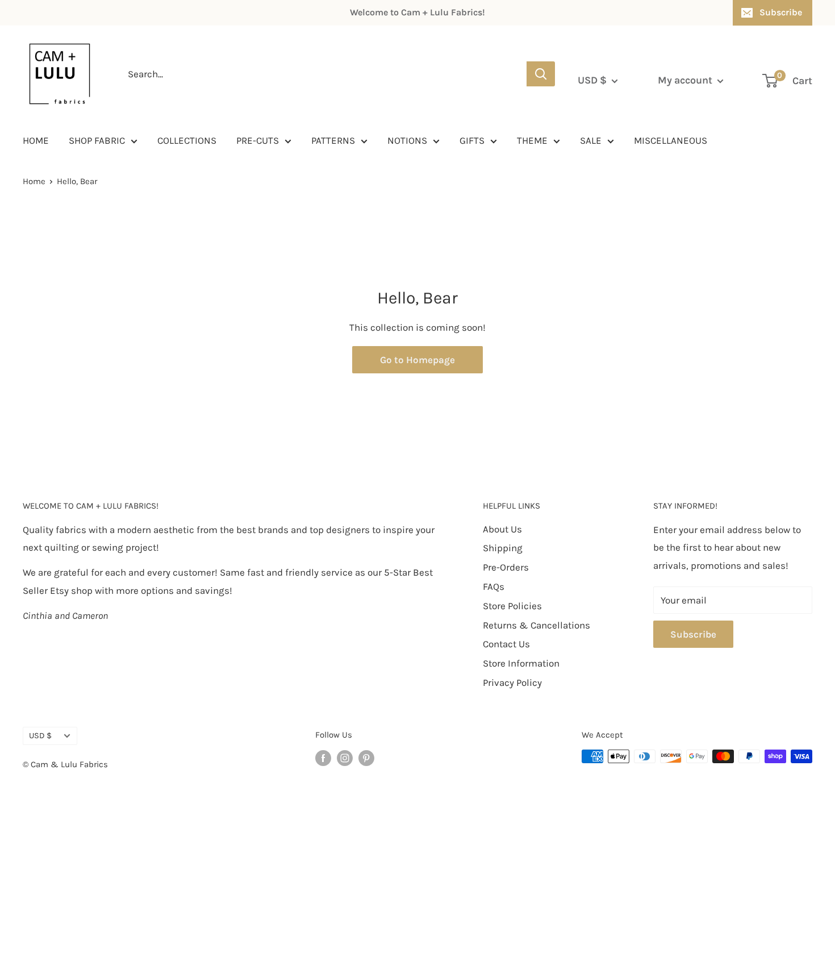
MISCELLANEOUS (670, 140)
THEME (532, 140)
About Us (502, 529)
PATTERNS (333, 140)
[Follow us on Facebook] (323, 758)
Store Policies (512, 605)
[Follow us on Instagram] (345, 758)
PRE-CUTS (257, 140)
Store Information (521, 663)
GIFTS (472, 140)
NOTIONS (407, 140)
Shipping (503, 547)
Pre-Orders (506, 567)
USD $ (40, 735)
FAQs (493, 586)
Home (34, 181)
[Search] (541, 73)
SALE (591, 140)
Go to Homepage (417, 359)
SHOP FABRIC (97, 140)
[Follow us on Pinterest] (366, 758)
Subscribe (780, 12)
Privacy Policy (512, 682)
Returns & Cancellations (536, 625)
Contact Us (506, 644)
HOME (36, 140)
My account (686, 80)
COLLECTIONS (186, 140)
